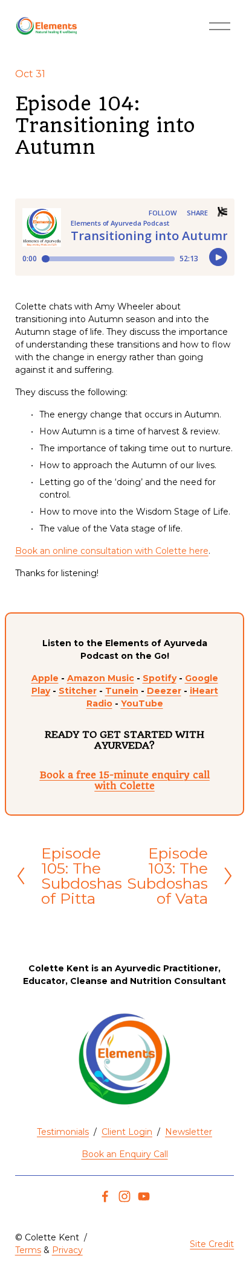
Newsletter (188, 1131)
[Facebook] (105, 1196)
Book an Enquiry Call (125, 1154)
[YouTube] (144, 1196)
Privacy (67, 1250)
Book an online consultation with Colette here (112, 550)
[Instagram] (124, 1196)
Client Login (127, 1131)
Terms (28, 1250)
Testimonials (63, 1131)
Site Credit (212, 1244)
